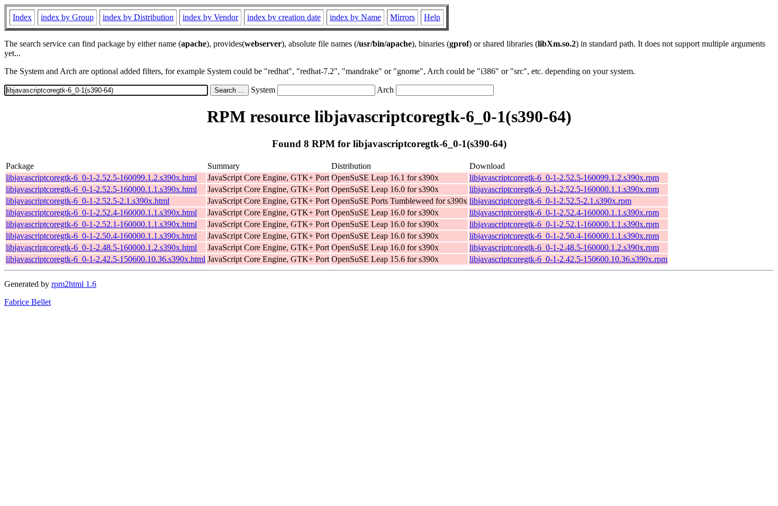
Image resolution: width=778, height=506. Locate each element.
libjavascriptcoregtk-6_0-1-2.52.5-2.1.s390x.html (87, 200)
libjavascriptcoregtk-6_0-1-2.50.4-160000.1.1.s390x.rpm (564, 235)
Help (432, 17)
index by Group (67, 17)
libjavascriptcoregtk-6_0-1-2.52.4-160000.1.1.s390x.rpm (564, 212)
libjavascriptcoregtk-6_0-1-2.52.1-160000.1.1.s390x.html (101, 224)
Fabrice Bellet (27, 301)
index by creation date (284, 17)
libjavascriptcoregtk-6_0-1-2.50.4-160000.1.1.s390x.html (101, 235)
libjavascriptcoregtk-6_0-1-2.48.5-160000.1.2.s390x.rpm (564, 247)
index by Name (355, 17)
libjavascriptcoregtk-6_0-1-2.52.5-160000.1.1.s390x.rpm (564, 189)
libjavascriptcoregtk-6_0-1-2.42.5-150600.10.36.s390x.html (105, 259)
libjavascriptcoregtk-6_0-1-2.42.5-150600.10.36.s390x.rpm (568, 259)
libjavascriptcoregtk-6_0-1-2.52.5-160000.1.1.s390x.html (101, 189)
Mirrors (402, 17)
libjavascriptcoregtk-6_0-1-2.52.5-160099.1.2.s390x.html (101, 177)
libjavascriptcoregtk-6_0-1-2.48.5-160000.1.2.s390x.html (101, 247)
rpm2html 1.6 (73, 283)
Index (22, 17)
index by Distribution (138, 17)
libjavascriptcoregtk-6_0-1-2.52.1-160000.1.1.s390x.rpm (564, 224)
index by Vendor (210, 17)
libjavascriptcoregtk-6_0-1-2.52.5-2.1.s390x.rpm (550, 200)
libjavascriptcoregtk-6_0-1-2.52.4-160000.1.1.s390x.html (101, 212)
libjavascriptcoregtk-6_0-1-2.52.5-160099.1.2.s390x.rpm (564, 177)
